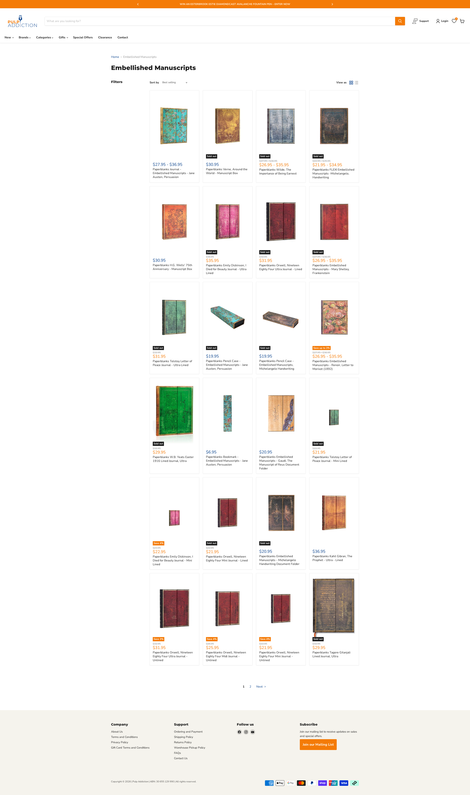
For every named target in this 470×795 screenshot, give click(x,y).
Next (259, 687)
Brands (24, 37)
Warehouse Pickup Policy (189, 747)
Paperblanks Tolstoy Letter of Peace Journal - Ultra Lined (172, 363)
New (8, 37)
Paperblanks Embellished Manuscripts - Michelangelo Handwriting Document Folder (279, 560)
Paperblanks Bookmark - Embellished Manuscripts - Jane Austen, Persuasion (227, 461)
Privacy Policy (119, 742)
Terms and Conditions (124, 737)
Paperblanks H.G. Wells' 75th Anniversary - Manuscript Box (172, 267)
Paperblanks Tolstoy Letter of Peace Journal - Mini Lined (332, 459)
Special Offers (83, 37)
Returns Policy (183, 742)
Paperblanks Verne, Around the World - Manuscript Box (226, 171)
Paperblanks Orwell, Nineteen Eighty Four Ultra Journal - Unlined (173, 656)
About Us (117, 731)
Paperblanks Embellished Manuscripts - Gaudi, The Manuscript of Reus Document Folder (279, 462)
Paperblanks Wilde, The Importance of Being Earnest (278, 172)
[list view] (356, 82)
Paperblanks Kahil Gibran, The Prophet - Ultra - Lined (332, 558)
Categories (44, 37)
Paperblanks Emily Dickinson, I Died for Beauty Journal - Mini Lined (173, 560)
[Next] (332, 4)
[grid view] (351, 82)
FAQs (177, 753)
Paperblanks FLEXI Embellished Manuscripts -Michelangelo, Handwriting (333, 173)
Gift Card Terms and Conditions (130, 747)
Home (115, 57)
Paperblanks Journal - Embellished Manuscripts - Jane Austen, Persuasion (174, 173)
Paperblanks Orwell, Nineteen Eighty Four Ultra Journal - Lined (280, 267)
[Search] (400, 21)
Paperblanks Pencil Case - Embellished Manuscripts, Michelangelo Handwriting (276, 365)
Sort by (154, 82)
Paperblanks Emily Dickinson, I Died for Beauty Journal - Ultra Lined (226, 269)
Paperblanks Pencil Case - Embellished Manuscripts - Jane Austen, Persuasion (227, 365)
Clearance (105, 37)
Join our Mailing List (318, 744)
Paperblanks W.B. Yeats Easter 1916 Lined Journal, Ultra (173, 459)
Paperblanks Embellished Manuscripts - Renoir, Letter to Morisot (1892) (332, 365)
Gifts (62, 37)
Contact (123, 37)
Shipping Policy (183, 737)
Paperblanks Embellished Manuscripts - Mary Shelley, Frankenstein (330, 269)
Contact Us (180, 758)
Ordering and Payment (188, 731)
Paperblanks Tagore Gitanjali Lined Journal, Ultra (331, 654)
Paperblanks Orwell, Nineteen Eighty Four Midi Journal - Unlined (226, 656)
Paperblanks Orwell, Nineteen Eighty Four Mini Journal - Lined (227, 559)
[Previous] (138, 4)
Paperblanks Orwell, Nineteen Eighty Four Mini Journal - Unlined (279, 656)
